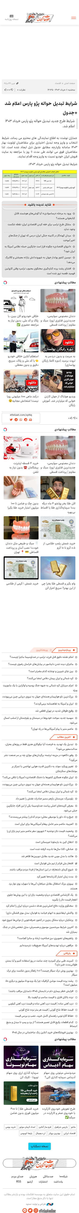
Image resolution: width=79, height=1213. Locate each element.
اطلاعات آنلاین (39, 17)
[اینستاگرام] (36, 1210)
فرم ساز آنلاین (45, 1127)
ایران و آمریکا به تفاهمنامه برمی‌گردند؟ (53, 704)
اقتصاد (58, 83)
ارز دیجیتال (40, 1133)
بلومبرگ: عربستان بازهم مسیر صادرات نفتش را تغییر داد (44, 798)
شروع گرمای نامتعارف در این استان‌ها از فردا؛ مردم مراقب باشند (41, 869)
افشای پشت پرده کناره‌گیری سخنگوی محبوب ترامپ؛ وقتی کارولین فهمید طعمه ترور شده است (40, 270)
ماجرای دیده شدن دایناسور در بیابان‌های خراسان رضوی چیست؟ (40, 664)
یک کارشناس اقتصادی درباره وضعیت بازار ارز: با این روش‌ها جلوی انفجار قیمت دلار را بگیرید (42, 897)
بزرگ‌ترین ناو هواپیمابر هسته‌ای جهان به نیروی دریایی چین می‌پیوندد (37, 696)
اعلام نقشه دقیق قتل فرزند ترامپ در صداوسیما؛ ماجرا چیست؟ (41, 657)
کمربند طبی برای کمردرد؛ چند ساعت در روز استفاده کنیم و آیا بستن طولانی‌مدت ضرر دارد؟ (41, 963)
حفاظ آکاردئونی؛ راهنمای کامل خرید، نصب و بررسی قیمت (44, 1016)
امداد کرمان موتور (27, 1127)
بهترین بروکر (54, 1133)
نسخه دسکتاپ (39, 1146)
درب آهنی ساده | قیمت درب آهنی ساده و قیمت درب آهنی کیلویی (40, 1003)
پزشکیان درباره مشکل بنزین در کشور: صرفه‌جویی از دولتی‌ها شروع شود (37, 920)
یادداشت (58, 1182)
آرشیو (30, 1182)
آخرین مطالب (64, 737)
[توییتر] (30, 1210)
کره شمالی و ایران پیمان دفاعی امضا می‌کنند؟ (50, 678)
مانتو (73, 1127)
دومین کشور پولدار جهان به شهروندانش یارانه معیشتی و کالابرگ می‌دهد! (40, 259)
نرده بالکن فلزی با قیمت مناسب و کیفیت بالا (50, 997)
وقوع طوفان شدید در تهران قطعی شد (54, 711)
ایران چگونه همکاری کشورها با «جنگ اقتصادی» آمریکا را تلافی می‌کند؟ (37, 777)
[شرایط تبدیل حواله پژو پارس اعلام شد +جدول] (39, 183)
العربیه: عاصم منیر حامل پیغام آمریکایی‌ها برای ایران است (44, 824)
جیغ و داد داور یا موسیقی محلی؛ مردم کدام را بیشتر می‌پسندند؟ (41, 817)
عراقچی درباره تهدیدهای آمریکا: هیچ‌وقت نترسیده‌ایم (46, 945)
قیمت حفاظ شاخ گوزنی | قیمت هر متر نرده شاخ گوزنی (46, 1010)
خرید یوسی (10, 1127)
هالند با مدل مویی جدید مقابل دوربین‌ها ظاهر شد (47, 856)
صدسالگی (48, 1176)
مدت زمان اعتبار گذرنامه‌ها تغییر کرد (55, 876)
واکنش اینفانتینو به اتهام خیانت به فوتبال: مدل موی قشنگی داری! (39, 913)
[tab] (66, 650)
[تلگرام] (24, 1210)
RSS (18, 1182)
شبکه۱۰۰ (63, 1176)
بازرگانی (67, 953)
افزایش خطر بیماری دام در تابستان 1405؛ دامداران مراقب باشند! (41, 991)
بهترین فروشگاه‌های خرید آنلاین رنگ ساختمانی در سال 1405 (42, 1032)
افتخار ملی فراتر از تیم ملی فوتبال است (53, 863)
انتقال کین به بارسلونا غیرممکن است (54, 842)
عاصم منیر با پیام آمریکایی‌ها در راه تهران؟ (52, 729)
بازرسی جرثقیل (61, 1127)
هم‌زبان (33, 1176)
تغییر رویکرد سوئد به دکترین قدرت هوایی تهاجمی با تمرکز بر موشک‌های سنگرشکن (44, 768)
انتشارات (43, 1182)
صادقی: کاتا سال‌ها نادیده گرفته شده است (51, 849)
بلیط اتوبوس (26, 1133)
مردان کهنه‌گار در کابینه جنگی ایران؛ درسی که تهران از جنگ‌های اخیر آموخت (41, 237)
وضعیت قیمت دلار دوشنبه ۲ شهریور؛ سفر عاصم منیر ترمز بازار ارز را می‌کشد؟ (42, 833)
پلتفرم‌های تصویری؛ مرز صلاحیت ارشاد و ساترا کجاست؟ (45, 938)
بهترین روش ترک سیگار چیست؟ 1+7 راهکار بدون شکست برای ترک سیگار (42, 973)
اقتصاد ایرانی (70, 1133)
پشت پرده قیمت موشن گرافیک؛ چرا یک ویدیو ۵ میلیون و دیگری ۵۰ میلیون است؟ (41, 983)
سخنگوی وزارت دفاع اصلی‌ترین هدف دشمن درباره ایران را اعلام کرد (39, 906)
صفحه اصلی (69, 83)
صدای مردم (17, 1176)
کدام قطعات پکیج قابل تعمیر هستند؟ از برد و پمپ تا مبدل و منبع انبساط (41, 1024)
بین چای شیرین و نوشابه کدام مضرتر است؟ (51, 671)
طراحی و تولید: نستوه (36, 1204)
